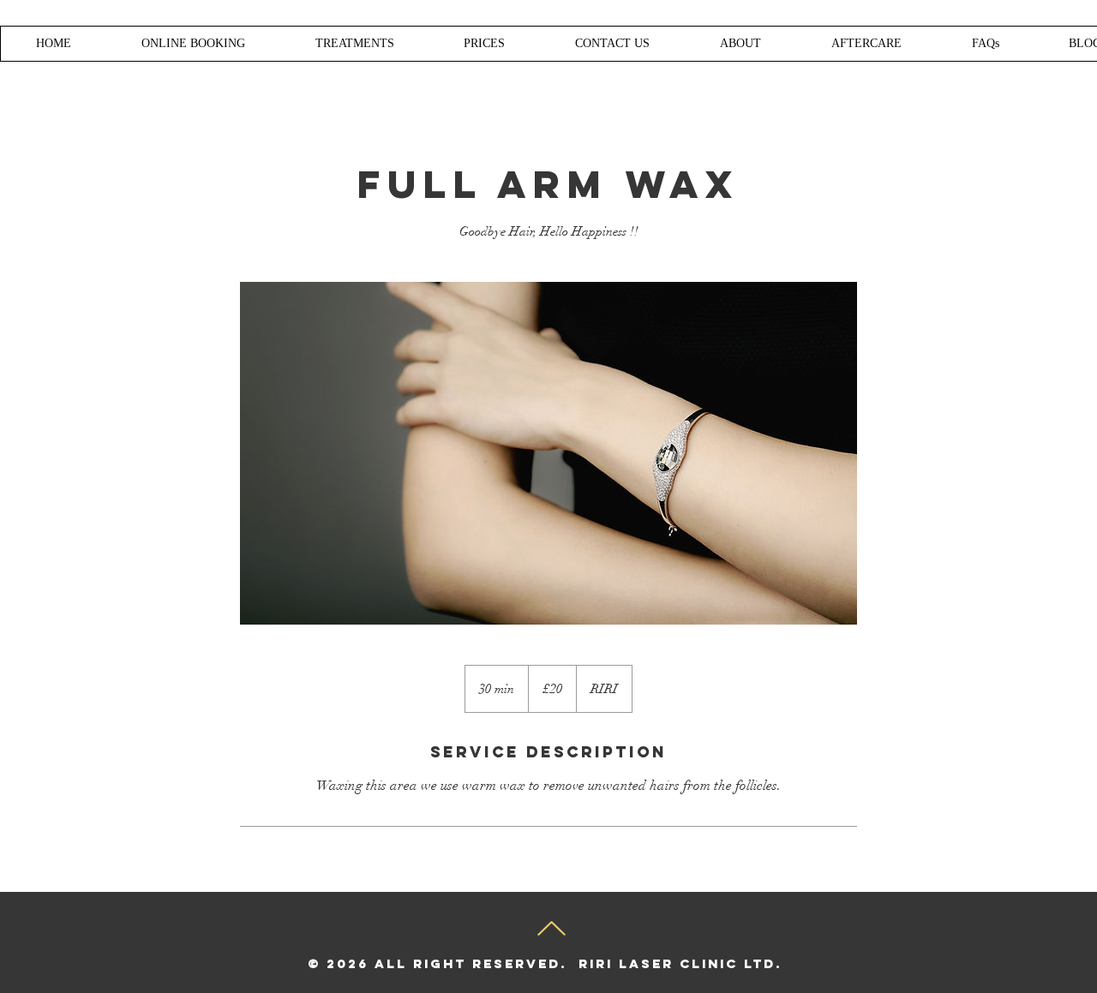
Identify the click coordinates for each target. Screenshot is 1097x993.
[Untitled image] (548, 453)
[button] (484, 44)
